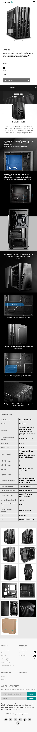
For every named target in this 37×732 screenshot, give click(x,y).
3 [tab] (17, 40)
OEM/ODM (23, 672)
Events (3, 676)
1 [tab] (12, 40)
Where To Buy (22, 655)
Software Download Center (7, 665)
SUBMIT (31, 694)
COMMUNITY (6, 672)
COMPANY (23, 646)
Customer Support (5, 650)
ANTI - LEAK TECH (5, 662)
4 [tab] (20, 40)
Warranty (3, 655)
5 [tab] (22, 40)
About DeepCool (23, 650)
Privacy (18, 709)
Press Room (4, 679)
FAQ (2, 652)
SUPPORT (4, 646)
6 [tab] (25, 40)
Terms (13, 709)
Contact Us (22, 652)
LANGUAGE (31, 698)
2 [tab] (14, 40)
